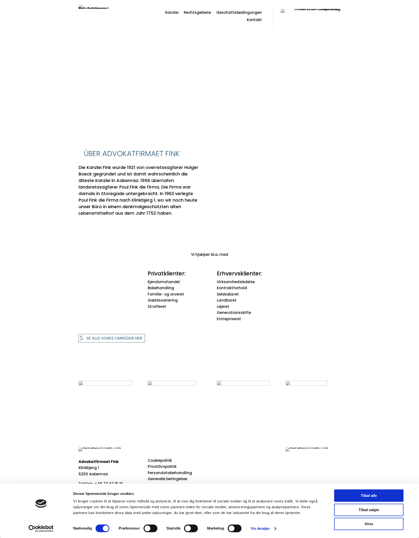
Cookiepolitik (160, 460)
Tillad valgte (369, 510)
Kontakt (254, 20)
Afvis (368, 524)
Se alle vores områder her (114, 338)
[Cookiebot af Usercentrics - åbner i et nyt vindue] (41, 528)
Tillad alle (369, 495)
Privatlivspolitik (162, 466)
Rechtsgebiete (197, 13)
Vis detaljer (260, 528)
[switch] (150, 528)
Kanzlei (171, 13)
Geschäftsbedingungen (239, 13)
